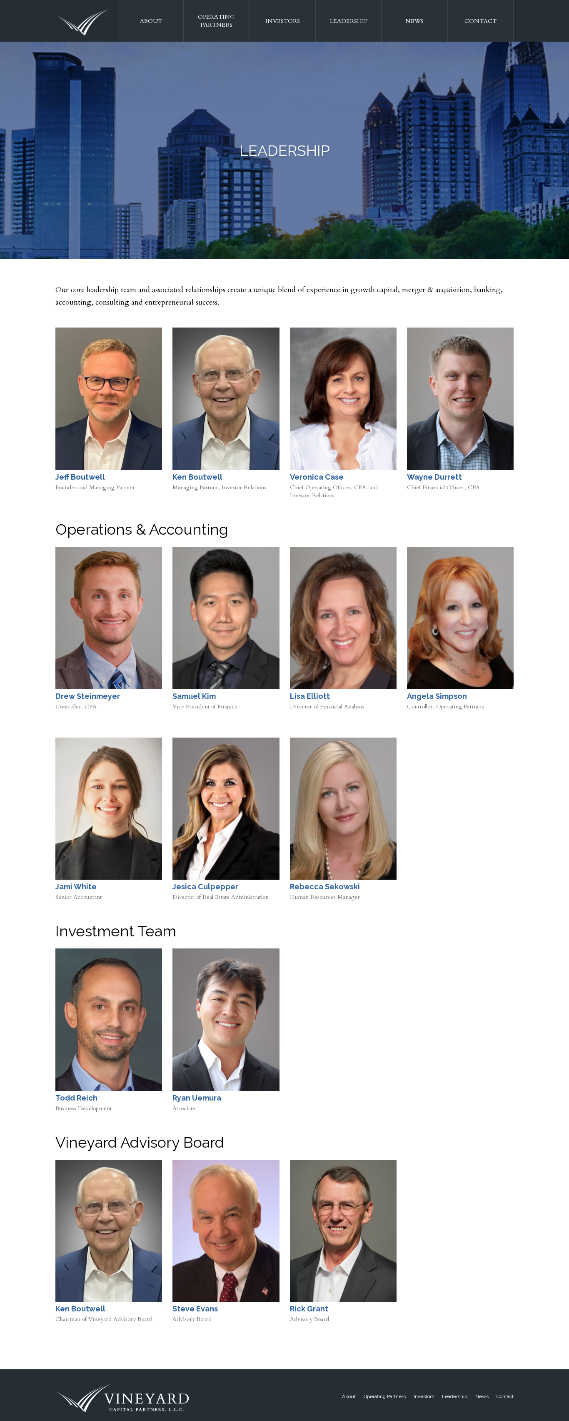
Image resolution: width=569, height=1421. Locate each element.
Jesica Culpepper (205, 886)
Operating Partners (216, 21)
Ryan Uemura (196, 1097)
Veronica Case (317, 477)
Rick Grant (309, 1308)
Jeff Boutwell (80, 477)
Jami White (76, 886)
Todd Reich (76, 1097)
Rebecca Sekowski (325, 886)
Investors (282, 21)
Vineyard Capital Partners (82, 23)
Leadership (348, 21)
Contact (480, 21)
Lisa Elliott (310, 696)
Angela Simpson (437, 696)
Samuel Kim (194, 696)
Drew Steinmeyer (87, 696)
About (151, 21)
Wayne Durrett (434, 477)
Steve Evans (195, 1308)
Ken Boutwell (197, 477)
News (414, 21)
